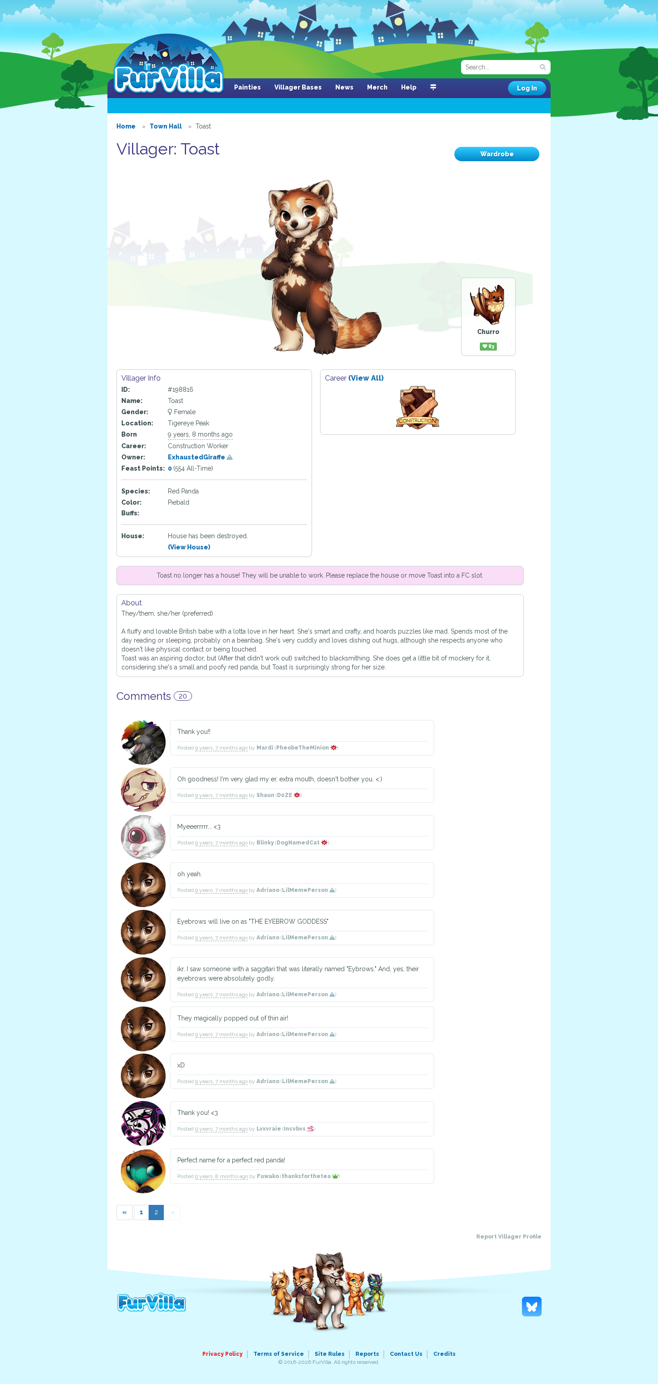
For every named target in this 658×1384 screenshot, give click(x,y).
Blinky (265, 843)
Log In (527, 88)
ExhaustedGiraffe (197, 457)
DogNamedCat (299, 843)
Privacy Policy (222, 1354)
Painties (247, 87)
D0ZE (285, 795)
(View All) (366, 378)
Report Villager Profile (509, 1237)
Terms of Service (278, 1354)
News (344, 87)
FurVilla (168, 64)
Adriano (267, 890)
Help (409, 87)
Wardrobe (497, 154)
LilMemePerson (305, 890)
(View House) (189, 547)
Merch (377, 87)
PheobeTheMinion (303, 748)
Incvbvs (295, 1129)
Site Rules (330, 1354)
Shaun (265, 795)
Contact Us (406, 1354)
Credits (444, 1354)
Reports (367, 1354)
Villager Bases (298, 87)
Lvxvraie (268, 1129)
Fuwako (268, 1176)
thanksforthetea (307, 1176)
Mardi (264, 748)
